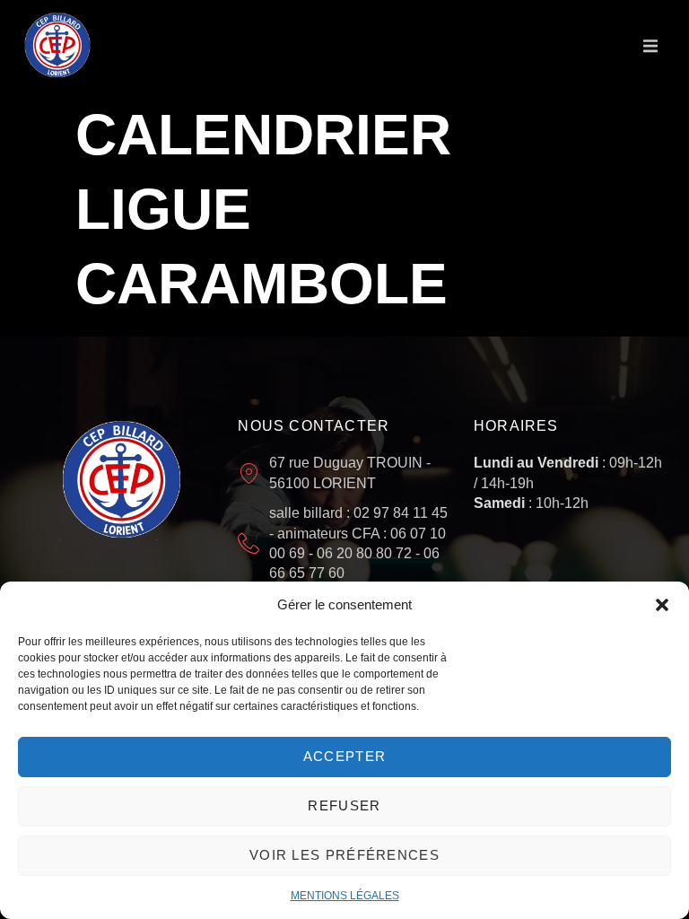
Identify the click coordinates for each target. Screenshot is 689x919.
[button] (662, 605)
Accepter (344, 756)
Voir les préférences (344, 854)
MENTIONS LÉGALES (345, 895)
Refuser (344, 805)
